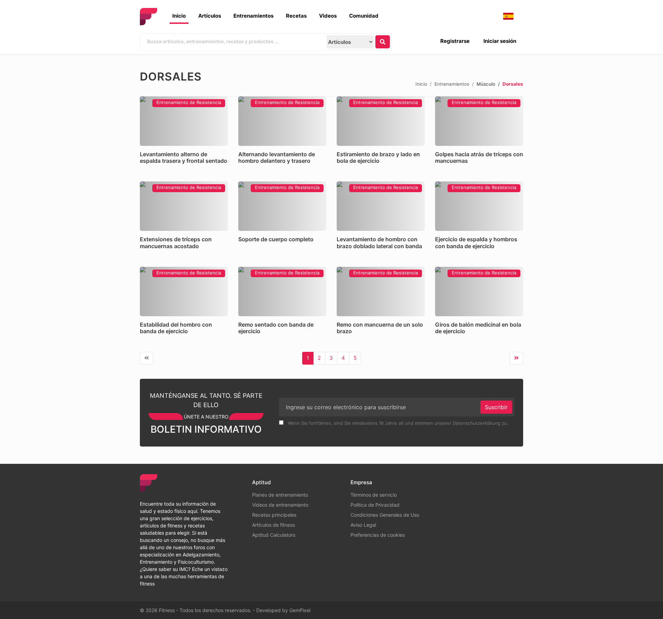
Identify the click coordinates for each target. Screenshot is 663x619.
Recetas (296, 15)
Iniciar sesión (499, 41)
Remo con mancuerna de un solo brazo (380, 328)
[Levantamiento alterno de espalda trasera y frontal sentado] (184, 121)
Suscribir (496, 407)
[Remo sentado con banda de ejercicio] (282, 291)
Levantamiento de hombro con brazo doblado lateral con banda (379, 242)
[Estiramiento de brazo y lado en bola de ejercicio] (381, 121)
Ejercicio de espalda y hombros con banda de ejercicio (476, 242)
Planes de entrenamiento (280, 495)
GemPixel (299, 610)
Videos (328, 15)
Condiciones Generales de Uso (384, 515)
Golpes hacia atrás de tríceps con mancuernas (479, 157)
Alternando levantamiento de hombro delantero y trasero (276, 157)
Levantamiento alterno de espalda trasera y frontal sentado (183, 157)
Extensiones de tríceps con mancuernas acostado (176, 242)
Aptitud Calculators (273, 535)
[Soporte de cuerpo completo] (282, 206)
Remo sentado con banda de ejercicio (276, 328)
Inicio (179, 15)
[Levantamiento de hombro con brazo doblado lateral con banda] (381, 206)
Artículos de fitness (273, 525)
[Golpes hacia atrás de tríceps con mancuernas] (479, 121)
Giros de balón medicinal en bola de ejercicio (478, 328)
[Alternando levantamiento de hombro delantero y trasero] (282, 121)
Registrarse (455, 41)
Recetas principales (274, 515)
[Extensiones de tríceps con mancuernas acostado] (184, 206)
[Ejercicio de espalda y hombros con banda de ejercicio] (479, 206)
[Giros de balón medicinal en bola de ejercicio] (479, 291)
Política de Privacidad (375, 505)
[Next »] (516, 358)
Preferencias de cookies (377, 535)
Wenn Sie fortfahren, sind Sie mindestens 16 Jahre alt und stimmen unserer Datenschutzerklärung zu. (397, 423)
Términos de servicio (373, 495)
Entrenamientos (253, 15)
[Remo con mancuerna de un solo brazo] (381, 291)
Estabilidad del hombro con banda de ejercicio (176, 328)
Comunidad (363, 15)
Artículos (209, 15)
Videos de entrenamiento (280, 505)
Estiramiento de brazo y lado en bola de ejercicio (378, 157)
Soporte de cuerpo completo (276, 239)
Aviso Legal (363, 525)
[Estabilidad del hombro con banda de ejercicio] (184, 291)
